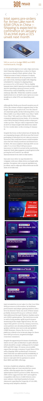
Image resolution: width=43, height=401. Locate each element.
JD (20, 78)
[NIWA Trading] (21, 4)
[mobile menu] (40, 4)
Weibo (8, 78)
